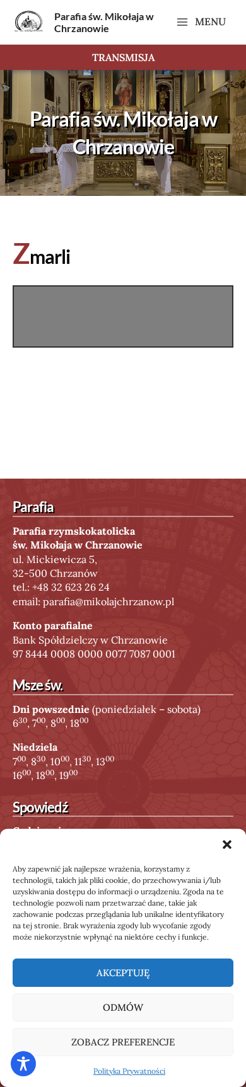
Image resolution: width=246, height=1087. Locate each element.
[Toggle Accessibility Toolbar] (23, 1064)
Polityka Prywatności (129, 1071)
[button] (227, 844)
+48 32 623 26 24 (71, 587)
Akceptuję (123, 973)
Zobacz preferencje (123, 1042)
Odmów (123, 1007)
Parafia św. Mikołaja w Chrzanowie (104, 22)
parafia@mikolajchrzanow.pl (108, 601)
